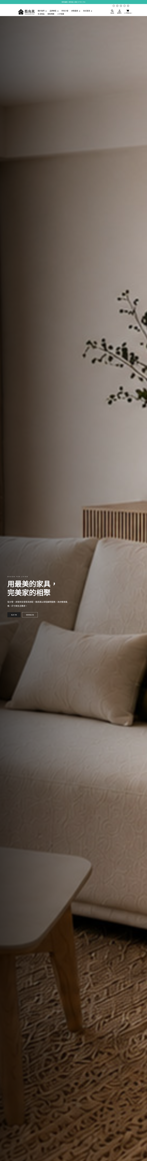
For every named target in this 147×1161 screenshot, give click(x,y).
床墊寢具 (75, 11)
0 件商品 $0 (128, 13)
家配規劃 (51, 14)
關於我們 (41, 11)
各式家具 (86, 11)
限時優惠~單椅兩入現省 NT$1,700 (73, 2)
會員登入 (119, 13)
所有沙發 (65, 11)
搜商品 (112, 13)
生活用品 (41, 14)
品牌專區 (53, 11)
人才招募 (60, 14)
